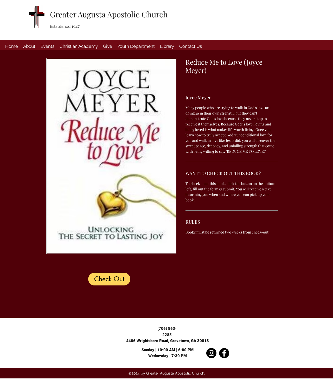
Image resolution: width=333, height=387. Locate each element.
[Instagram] (211, 353)
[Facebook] (224, 353)
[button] (29, 46)
